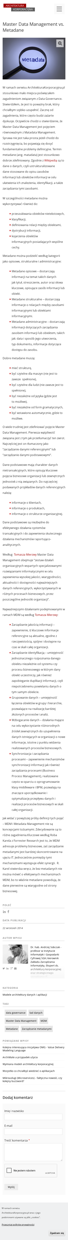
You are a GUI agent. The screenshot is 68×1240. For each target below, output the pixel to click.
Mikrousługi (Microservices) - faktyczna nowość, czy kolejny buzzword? (32, 1079)
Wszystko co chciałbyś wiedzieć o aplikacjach (29, 1071)
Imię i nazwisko (14, 1111)
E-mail (8, 1126)
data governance (15, 1012)
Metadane (12, 1028)
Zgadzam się (57, 1233)
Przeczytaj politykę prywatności (18, 1224)
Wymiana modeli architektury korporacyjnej (28, 1064)
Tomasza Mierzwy (25, 554)
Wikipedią (50, 160)
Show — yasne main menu (59, 9)
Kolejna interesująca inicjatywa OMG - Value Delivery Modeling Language (33, 1049)
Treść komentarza (16, 1140)
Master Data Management (21, 1020)
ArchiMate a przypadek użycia (20, 1057)
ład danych (36, 1012)
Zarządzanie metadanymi (37, 1028)
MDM (44, 1020)
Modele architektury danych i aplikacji (25, 994)
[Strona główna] (19, 9)
